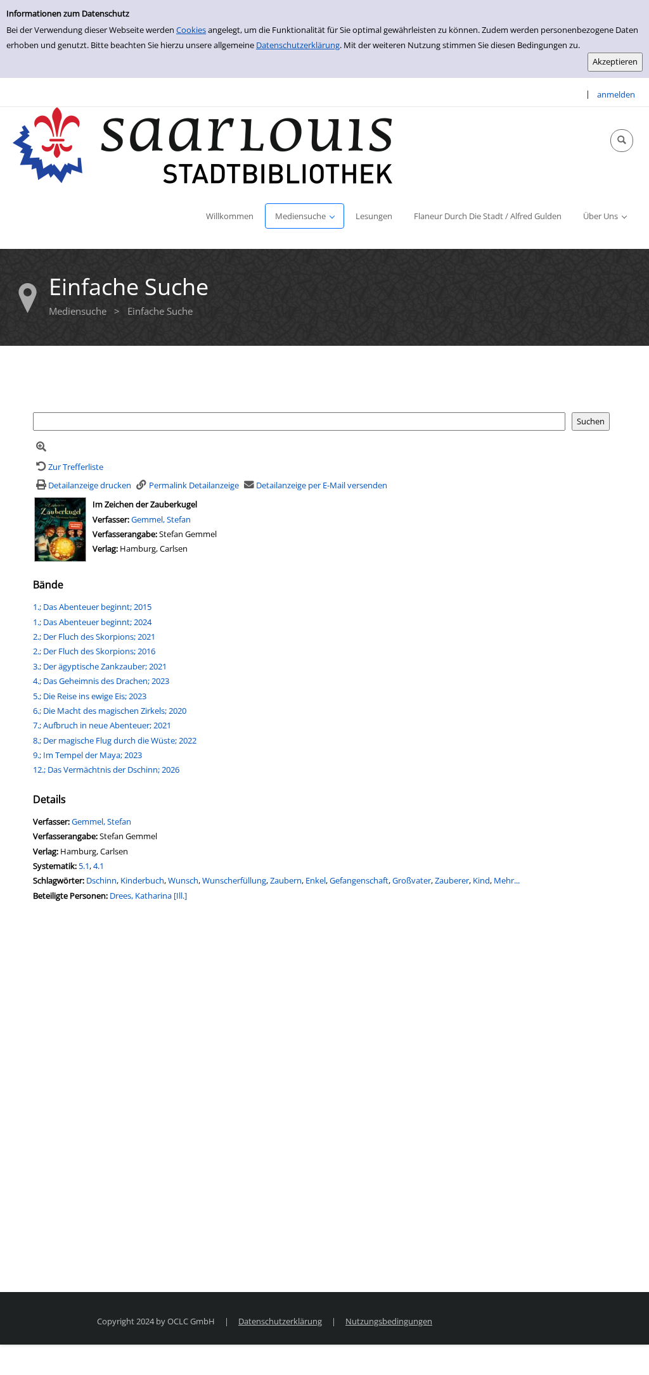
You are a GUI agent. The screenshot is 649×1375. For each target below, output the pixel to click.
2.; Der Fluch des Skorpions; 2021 (94, 636)
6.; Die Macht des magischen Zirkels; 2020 (109, 710)
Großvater (411, 880)
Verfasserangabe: (125, 534)
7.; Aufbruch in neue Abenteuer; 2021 (102, 725)
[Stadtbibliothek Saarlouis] (203, 144)
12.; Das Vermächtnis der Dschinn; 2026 (106, 769)
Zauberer (452, 880)
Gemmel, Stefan (161, 519)
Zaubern (286, 880)
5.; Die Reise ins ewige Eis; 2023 (89, 696)
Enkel (315, 880)
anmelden (616, 94)
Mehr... (507, 880)
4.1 (98, 865)
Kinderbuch (142, 880)
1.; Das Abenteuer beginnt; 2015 (92, 606)
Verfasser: (112, 519)
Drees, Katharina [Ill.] (148, 895)
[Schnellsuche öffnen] (621, 140)
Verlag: (105, 548)
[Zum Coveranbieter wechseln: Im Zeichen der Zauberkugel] (60, 529)
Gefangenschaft (359, 880)
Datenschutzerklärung (298, 45)
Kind (481, 880)
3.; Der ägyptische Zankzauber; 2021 (100, 666)
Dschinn (101, 880)
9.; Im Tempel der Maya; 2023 (87, 755)
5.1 (84, 865)
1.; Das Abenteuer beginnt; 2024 (92, 622)
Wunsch (183, 880)
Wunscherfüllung (234, 880)
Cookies (191, 29)
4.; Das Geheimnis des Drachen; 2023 (101, 681)
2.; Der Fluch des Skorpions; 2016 (94, 651)
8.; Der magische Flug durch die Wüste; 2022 (114, 740)
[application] (304, 216)
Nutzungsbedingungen (388, 1321)
